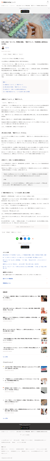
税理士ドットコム (4, 449)
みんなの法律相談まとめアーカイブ (37, 451)
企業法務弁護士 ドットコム (15, 451)
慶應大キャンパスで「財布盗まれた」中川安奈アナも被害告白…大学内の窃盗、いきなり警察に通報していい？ (21, 318)
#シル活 (5, 54)
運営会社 (13, 442)
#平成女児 (9, 54)
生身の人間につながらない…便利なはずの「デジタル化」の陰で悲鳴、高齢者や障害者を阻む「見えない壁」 (21, 309)
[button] (33, 238)
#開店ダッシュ (15, 54)
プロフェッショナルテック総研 (41, 449)
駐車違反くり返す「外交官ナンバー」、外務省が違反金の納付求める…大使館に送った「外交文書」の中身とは (22, 388)
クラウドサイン (11, 449)
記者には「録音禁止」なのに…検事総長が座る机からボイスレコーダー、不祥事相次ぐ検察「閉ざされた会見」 (22, 409)
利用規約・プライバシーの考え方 (26, 440)
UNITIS (46, 451)
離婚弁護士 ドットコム (25, 451)
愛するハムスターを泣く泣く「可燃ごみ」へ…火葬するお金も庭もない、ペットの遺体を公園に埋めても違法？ (21, 330)
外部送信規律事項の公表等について (40, 440)
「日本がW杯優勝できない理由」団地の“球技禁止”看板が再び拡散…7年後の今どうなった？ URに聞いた (21, 339)
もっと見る (5, 356)
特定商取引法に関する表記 (5, 442)
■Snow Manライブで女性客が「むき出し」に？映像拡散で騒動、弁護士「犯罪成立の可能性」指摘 (24, 255)
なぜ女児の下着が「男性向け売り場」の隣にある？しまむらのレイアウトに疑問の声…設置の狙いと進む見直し (22, 367)
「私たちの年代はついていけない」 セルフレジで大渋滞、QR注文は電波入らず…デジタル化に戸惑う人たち (21, 348)
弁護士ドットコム (5, 5)
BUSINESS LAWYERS (20, 449)
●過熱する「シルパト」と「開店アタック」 (14, 84)
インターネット (12, 5)
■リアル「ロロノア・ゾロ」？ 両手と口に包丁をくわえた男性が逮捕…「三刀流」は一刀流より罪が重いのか (25, 267)
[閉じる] (49, 8)
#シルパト (21, 54)
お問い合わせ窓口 (17, 440)
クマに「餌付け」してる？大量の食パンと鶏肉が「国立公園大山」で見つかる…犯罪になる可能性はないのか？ (22, 400)
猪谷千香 (7, 47)
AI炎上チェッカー (4, 453)
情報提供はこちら (7, 283)
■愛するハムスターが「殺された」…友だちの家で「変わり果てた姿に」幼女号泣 (21, 264)
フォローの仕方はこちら (25, 9)
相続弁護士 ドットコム (5, 451)
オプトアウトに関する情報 (21, 442)
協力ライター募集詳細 (8, 278)
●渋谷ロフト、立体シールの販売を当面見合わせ (15, 89)
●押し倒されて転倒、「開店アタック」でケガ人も (16, 87)
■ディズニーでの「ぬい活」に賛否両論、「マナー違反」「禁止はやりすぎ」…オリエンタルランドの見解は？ (24, 260)
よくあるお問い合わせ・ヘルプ (6, 440)
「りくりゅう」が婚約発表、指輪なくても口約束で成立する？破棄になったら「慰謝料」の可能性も (21, 296)
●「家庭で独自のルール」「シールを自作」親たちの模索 (17, 91)
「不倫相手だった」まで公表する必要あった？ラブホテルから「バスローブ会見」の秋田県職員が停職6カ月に (22, 379)
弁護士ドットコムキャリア (30, 449)
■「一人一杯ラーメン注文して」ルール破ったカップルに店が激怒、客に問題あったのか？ (23, 257)
